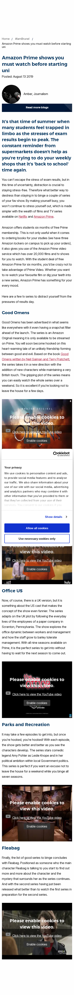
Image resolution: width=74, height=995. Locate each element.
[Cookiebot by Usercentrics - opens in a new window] (53, 454)
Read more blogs (37, 107)
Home (6, 39)
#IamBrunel (22, 39)
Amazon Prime (44, 216)
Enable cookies (37, 440)
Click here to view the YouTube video (37, 432)
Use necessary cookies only (37, 538)
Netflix (23, 216)
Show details (53, 516)
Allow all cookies (37, 528)
